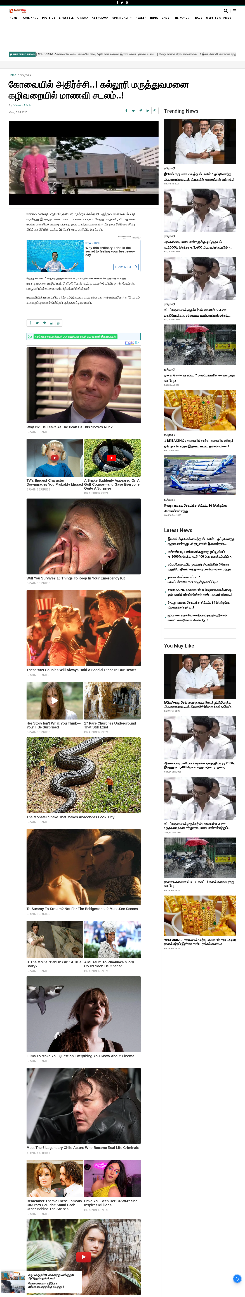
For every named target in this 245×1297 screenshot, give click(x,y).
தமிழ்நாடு (25, 75)
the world (181, 17)
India (154, 17)
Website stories (218, 17)
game (165, 17)
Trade (197, 17)
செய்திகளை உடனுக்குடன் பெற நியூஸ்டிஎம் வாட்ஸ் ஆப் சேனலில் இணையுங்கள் (75, 336)
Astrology (100, 17)
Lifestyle (66, 17)
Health (141, 17)
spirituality (122, 17)
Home (14, 17)
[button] (234, 11)
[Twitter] (122, 2)
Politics (48, 17)
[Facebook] (117, 2)
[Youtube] (127, 2)
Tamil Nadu (30, 17)
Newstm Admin (22, 105)
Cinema (82, 17)
